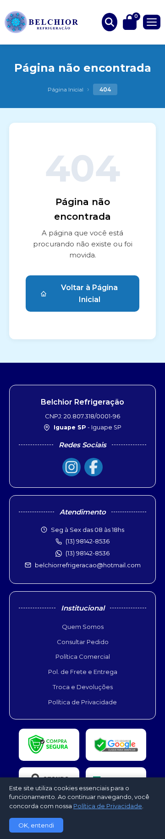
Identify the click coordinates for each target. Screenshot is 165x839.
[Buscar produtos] (109, 22)
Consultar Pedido (83, 641)
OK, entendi (36, 825)
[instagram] (71, 467)
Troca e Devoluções (83, 687)
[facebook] (93, 467)
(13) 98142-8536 (88, 553)
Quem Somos (83, 626)
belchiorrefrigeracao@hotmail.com (88, 565)
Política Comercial (82, 656)
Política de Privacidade (82, 702)
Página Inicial (65, 89)
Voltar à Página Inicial (89, 293)
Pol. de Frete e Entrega (82, 671)
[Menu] (151, 22)
